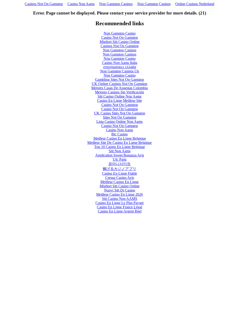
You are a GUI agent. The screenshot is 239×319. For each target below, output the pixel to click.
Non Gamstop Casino (120, 33)
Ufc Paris (120, 159)
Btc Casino (119, 134)
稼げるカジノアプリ (119, 169)
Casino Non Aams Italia (119, 63)
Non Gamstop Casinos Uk (119, 71)
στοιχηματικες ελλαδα (119, 67)
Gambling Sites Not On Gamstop (119, 80)
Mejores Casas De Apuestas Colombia (119, 88)
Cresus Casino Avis (119, 178)
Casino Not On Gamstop (119, 37)
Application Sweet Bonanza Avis (119, 155)
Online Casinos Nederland (194, 4)
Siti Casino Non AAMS (119, 199)
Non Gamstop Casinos (116, 4)
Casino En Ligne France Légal (119, 207)
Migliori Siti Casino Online (120, 42)
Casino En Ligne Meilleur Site (119, 101)
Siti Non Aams (119, 151)
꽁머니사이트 (119, 164)
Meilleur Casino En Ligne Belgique (119, 138)
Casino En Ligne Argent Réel (119, 211)
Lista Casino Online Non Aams (119, 122)
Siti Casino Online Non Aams (119, 96)
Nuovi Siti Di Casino (119, 190)
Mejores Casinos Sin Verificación (119, 92)
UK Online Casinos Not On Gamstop (119, 84)
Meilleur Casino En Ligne (119, 182)
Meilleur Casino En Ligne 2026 (119, 194)
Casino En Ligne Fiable (119, 173)
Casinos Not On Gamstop (44, 4)
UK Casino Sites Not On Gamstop (119, 113)
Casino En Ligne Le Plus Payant (119, 203)
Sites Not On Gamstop (119, 117)
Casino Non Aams (81, 4)
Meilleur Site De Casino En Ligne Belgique (119, 143)
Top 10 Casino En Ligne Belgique (119, 147)
